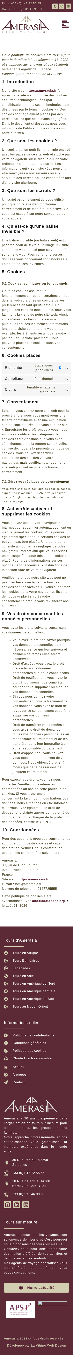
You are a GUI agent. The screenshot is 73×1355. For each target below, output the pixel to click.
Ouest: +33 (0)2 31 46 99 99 (22, 9)
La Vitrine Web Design (48, 1345)
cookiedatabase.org (48, 901)
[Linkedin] (68, 6)
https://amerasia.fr (41, 90)
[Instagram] (61, 6)
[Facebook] (55, 6)
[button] (65, 24)
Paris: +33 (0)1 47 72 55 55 (21, 3)
